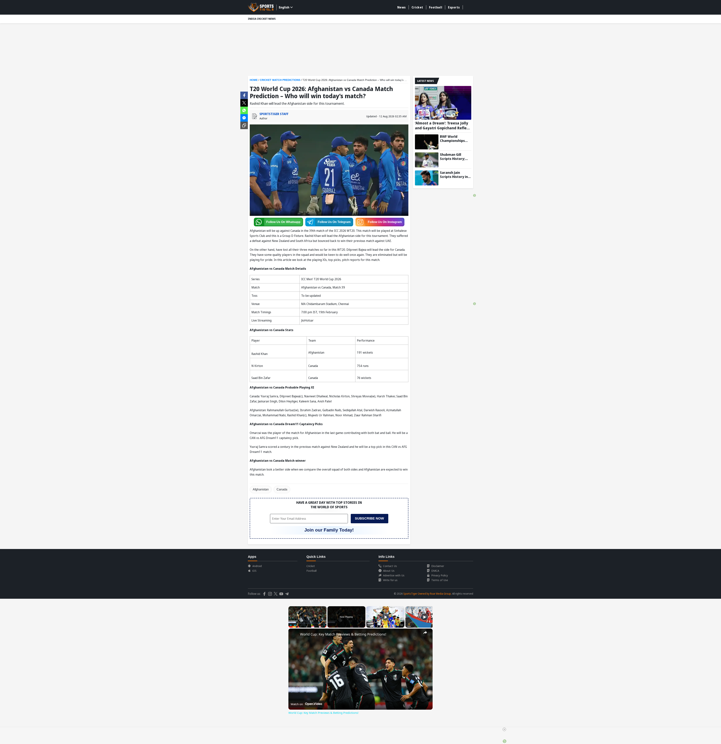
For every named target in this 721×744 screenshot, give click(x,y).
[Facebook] (244, 95)
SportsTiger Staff (273, 114)
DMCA (435, 570)
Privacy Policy (439, 575)
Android (257, 566)
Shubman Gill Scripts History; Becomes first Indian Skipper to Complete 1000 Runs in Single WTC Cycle (455, 156)
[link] (294, 634)
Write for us (390, 580)
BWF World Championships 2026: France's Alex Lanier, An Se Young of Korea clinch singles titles (455, 138)
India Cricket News (262, 18)
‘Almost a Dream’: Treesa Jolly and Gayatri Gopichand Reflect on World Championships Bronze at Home (442, 125)
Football (435, 7)
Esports (454, 7)
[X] (244, 102)
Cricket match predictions (280, 79)
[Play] (385, 617)
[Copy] (244, 125)
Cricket (417, 7)
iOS (254, 570)
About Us (388, 570)
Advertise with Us (393, 575)
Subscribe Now (369, 518)
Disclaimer (437, 566)
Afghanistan (261, 489)
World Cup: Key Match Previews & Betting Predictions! (343, 634)
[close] (504, 729)
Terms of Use (439, 580)
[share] (425, 632)
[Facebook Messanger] (244, 117)
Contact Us (390, 566)
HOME (254, 79)
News (401, 7)
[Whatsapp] (244, 110)
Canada (282, 489)
